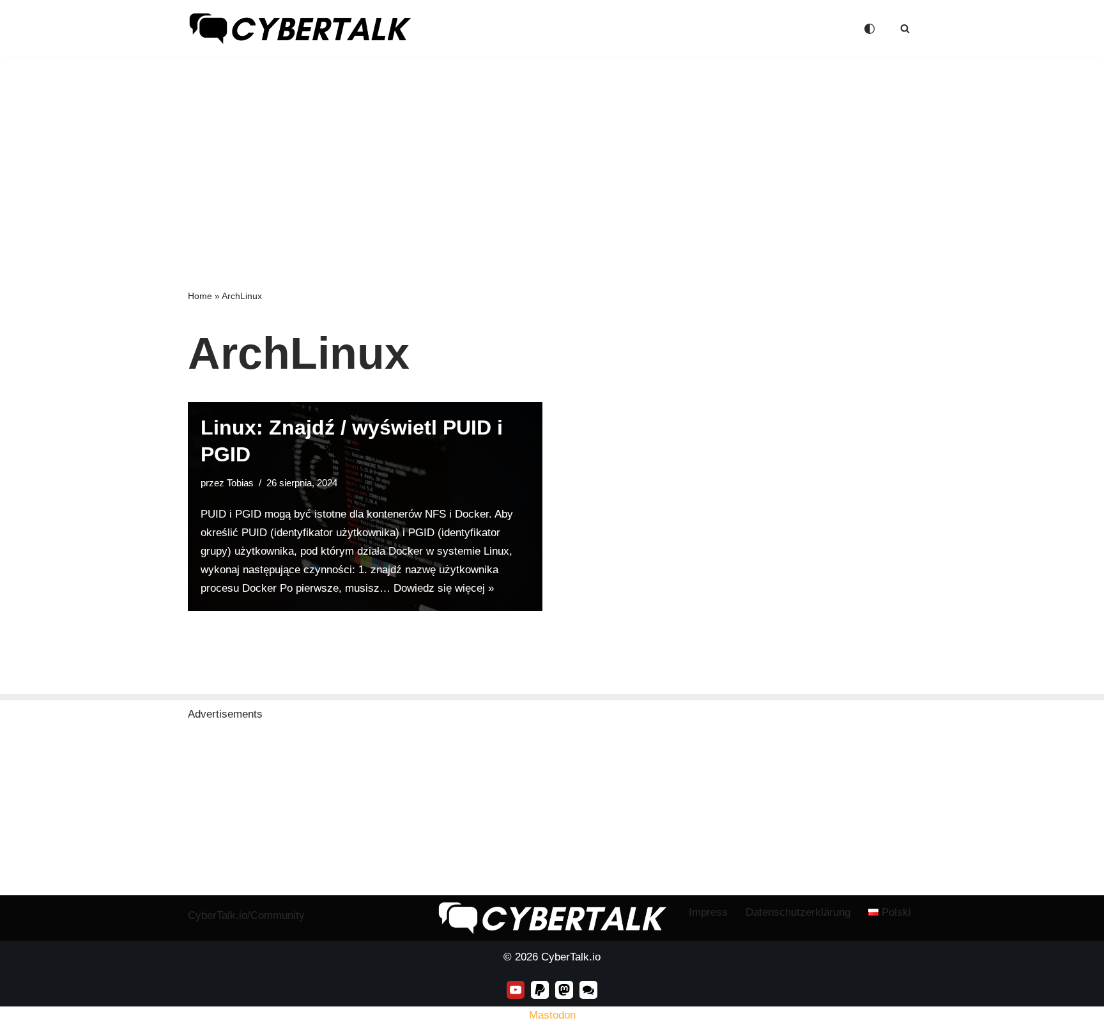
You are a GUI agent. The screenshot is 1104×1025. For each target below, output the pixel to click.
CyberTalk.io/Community (246, 915)
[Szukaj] (905, 28)
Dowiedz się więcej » (444, 588)
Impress (708, 912)
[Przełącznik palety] (869, 29)
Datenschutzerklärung (798, 912)
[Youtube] (516, 990)
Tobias (240, 482)
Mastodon (552, 1015)
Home (200, 296)
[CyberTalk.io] (299, 28)
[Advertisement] (552, 152)
